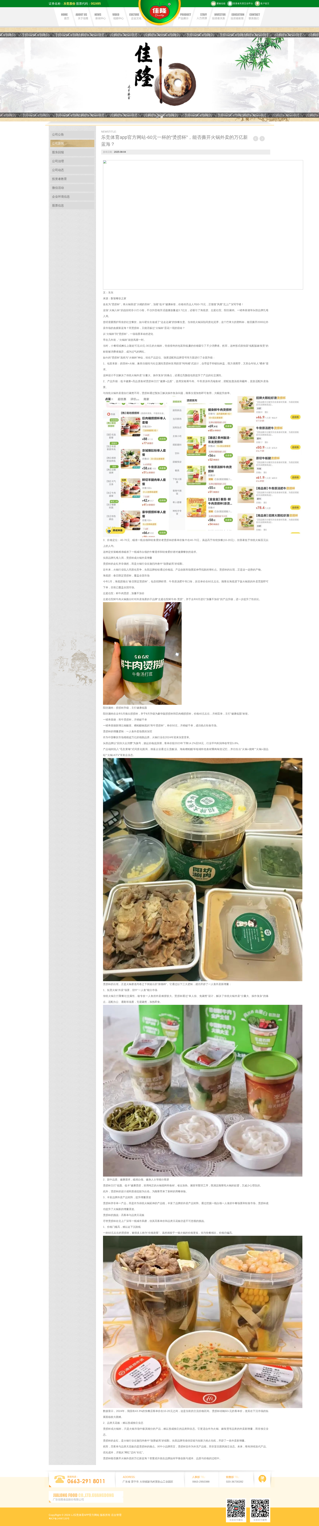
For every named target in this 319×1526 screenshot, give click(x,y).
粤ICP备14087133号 (59, 1518)
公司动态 (58, 170)
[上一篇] (255, 138)
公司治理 (58, 161)
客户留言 (264, 3)
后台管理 (116, 1514)
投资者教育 (59, 178)
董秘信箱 (221, 3)
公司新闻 (58, 143)
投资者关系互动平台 (243, 3)
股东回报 (58, 152)
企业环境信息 (61, 196)
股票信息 (58, 205)
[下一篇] (262, 138)
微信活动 (58, 187)
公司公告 (58, 134)
